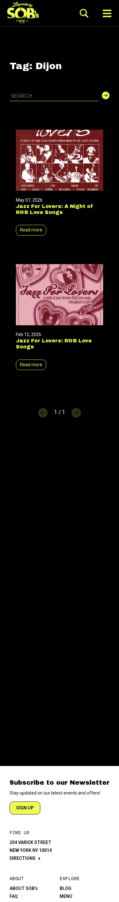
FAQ (14, 896)
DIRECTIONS (23, 858)
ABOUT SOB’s (24, 888)
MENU (66, 896)
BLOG (65, 888)
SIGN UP (25, 807)
